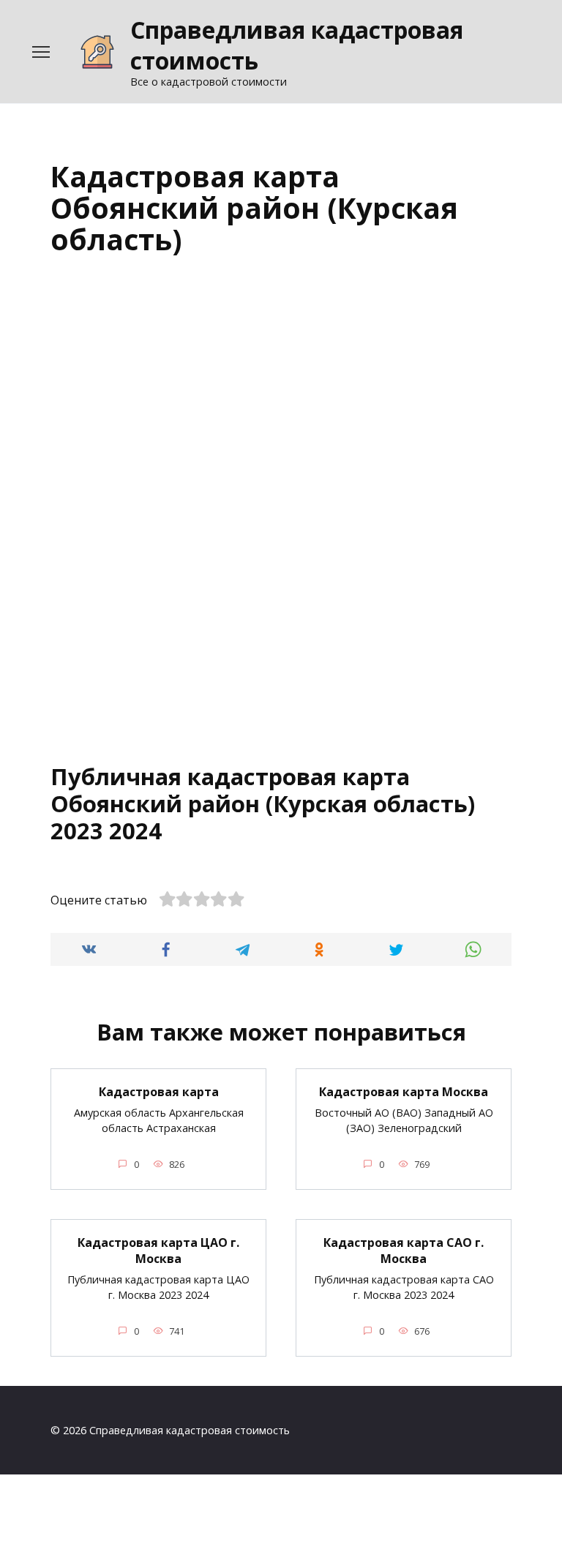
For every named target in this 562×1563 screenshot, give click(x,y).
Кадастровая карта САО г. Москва (403, 1250)
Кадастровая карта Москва (403, 1092)
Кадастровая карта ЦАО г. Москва (158, 1250)
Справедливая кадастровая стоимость (296, 45)
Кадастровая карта (159, 1092)
